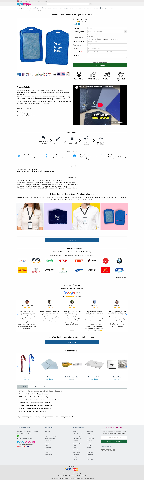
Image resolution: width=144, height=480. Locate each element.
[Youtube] (111, 450)
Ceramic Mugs (76, 436)
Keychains (89, 443)
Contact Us (48, 440)
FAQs (46, 445)
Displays (75, 457)
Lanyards (75, 440)
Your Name (78, 45)
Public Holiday (48, 454)
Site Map (47, 457)
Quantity (77, 28)
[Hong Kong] (25, 447)
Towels (89, 447)
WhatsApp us (45, 417)
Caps (74, 447)
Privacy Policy (77, 473)
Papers (75, 459)
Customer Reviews (50, 450)
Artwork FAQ (44, 387)
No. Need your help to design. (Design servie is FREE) (103, 39)
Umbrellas (90, 459)
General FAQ (22, 387)
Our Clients (48, 447)
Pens (74, 445)
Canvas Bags (90, 438)
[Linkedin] (114, 450)
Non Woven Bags (77, 438)
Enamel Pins (76, 450)
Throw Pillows (76, 452)
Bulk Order (24, 11)
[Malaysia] (20, 447)
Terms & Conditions (68, 473)
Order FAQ (33, 387)
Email (76, 48)
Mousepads (90, 452)
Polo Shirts (90, 431)
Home (18, 11)
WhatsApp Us (101, 65)
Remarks (76, 55)
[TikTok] (102, 450)
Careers (47, 452)
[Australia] (28, 447)
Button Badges (77, 443)
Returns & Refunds (50, 438)
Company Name (79, 41)
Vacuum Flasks (91, 436)
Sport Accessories (91, 457)
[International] (18, 447)
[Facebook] (105, 450)
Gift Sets (89, 433)
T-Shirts (75, 431)
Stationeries (76, 454)
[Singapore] (23, 447)
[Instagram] (108, 450)
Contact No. (78, 52)
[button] (17, 215)
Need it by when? (79, 32)
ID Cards (89, 440)
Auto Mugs (90, 450)
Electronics (90, 454)
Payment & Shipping (50, 436)
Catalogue (104, 8)
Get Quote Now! (72, 240)
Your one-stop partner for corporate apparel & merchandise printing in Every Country (72, 478)
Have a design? (78, 37)
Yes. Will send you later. (95, 37)
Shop (46, 433)
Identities (31, 11)
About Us (47, 431)
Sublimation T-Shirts (78, 433)
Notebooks (90, 445)
